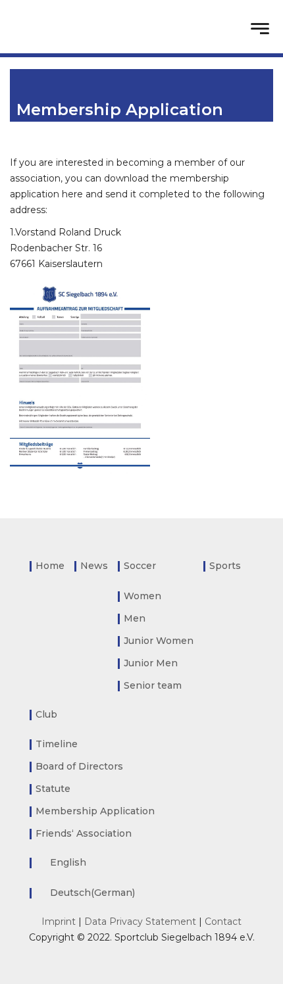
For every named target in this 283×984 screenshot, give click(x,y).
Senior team (153, 685)
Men (134, 618)
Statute (53, 789)
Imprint (58, 921)
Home (50, 566)
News (94, 566)
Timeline (57, 744)
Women (142, 596)
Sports (225, 566)
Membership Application (95, 811)
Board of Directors (79, 766)
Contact (223, 921)
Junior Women (158, 641)
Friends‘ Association (84, 833)
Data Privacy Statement (140, 921)
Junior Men (151, 663)
